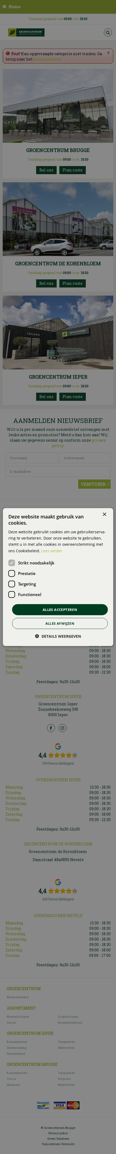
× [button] (104, 514)
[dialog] (58, 577)
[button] (58, 636)
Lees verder (51, 550)
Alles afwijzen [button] (60, 623)
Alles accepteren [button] (60, 609)
